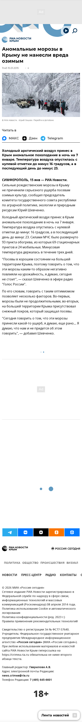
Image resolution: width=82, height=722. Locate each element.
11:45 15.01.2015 (10, 67)
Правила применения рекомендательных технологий (40, 621)
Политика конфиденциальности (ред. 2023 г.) (33, 617)
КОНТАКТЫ (68, 575)
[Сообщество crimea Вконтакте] (25, 532)
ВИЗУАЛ (72, 563)
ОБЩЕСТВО (30, 563)
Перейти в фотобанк (44, 120)
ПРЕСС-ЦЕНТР (31, 575)
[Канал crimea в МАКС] (72, 532)
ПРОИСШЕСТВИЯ (52, 563)
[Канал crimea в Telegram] (10, 532)
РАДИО (50, 575)
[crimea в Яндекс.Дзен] (41, 532)
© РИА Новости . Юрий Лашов (17, 120)
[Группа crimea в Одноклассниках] (56, 532)
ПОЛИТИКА (12, 563)
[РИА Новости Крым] (16, 39)
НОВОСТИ (9, 575)
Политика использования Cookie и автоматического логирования (39, 611)
